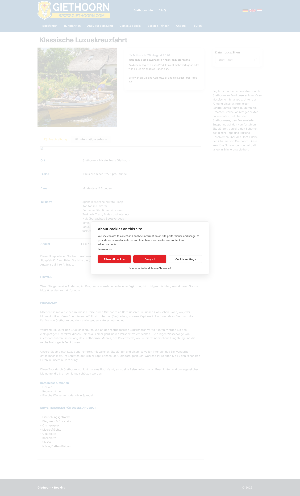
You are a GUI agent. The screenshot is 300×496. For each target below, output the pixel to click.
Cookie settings (185, 259)
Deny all (149, 259)
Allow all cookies (114, 259)
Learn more (105, 249)
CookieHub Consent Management (155, 268)
